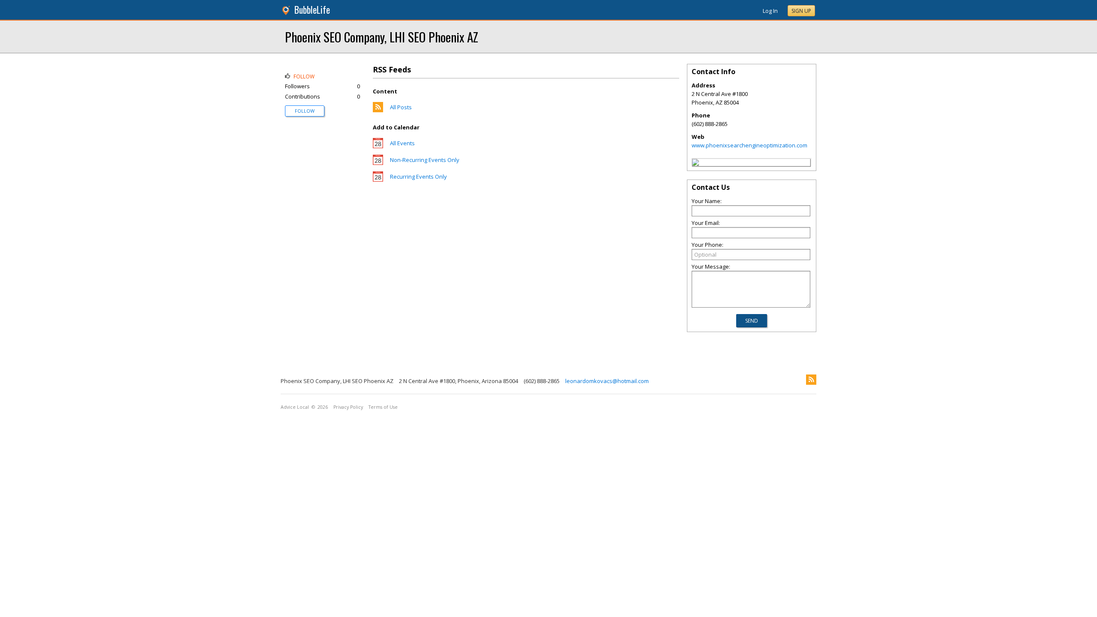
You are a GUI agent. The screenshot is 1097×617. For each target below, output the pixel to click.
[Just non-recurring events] (378, 163)
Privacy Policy (348, 407)
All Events (402, 143)
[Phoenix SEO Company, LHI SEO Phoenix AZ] (695, 164)
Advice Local (295, 407)
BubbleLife (312, 9)
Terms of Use (383, 407)
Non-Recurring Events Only (424, 160)
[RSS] (811, 379)
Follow (305, 111)
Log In (770, 11)
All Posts (401, 107)
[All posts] (378, 110)
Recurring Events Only (418, 176)
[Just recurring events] (378, 179)
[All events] (378, 146)
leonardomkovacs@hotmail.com (607, 381)
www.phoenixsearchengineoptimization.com (749, 145)
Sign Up (801, 11)
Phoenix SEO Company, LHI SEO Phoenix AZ (381, 36)
